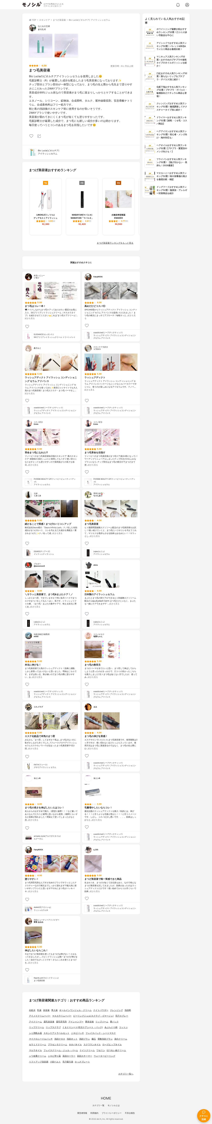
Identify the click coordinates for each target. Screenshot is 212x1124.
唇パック (114, 1021)
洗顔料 (128, 1010)
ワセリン (100, 1050)
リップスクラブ (53, 1027)
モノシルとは (114, 1105)
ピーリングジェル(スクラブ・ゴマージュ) (93, 1016)
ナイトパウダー (100, 1010)
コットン (123, 1027)
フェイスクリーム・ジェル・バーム (61, 1050)
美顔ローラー (68, 1056)
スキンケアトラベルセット (56, 1033)
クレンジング (116, 1010)
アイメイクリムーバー (40, 1016)
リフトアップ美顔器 (38, 1062)
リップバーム (101, 1021)
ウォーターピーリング (104, 1056)
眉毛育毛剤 (61, 1021)
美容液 (46, 1010)
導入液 (54, 1010)
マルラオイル (35, 1050)
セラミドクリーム (37, 1044)
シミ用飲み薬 (35, 1033)
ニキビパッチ (77, 1033)
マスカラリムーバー (62, 1016)
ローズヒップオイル (112, 1044)
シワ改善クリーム (37, 1056)
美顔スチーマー (84, 1056)
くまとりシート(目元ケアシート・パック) (82, 1027)
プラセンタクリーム (57, 1044)
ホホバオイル (75, 1044)
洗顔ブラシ (84, 1039)
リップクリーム (36, 1027)
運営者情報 (82, 1113)
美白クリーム (120, 1039)
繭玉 (94, 1039)
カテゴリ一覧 (98, 1105)
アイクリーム (35, 1021)
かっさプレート (82, 1062)
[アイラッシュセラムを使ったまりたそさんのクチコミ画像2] (66, 45)
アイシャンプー (75, 1021)
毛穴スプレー (121, 1016)
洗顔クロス (59, 1039)
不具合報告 (130, 1113)
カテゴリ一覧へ (125, 1074)
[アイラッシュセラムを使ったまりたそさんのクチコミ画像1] (40, 45)
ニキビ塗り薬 (54, 1056)
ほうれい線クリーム (116, 1050)
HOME (106, 1098)
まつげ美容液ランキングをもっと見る (115, 243)
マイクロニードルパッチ (41, 1039)
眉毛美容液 (49, 1021)
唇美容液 (89, 1021)
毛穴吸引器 (67, 1062)
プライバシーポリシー (112, 1113)
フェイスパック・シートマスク (101, 1033)
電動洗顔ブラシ (105, 1039)
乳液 (39, 1010)
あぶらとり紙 (111, 1027)
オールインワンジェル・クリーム (75, 1010)
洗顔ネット (72, 1039)
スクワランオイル (92, 1044)
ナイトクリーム (87, 1050)
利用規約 (94, 1113)
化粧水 (32, 1010)
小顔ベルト (55, 1062)
